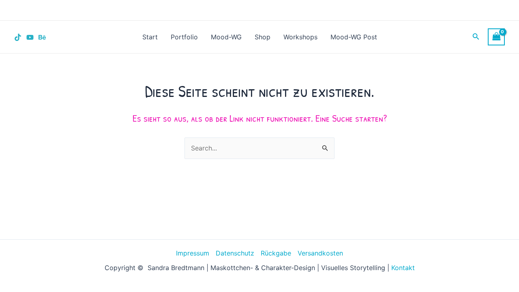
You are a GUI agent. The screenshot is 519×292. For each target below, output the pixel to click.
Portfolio (184, 37)
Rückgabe (276, 253)
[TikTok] (17, 37)
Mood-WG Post (353, 37)
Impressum (192, 253)
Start (150, 37)
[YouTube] (30, 37)
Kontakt (403, 268)
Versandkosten (320, 253)
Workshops (300, 37)
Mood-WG (226, 37)
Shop (262, 37)
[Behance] (42, 37)
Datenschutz (235, 253)
